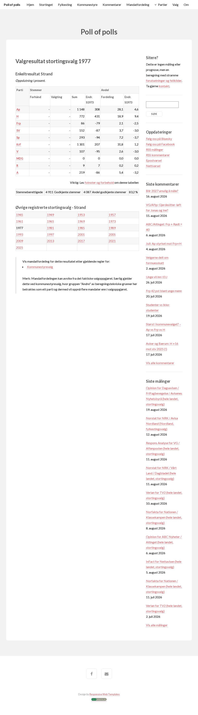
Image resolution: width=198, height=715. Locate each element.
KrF (18, 144)
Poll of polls (12, 4)
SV (18, 130)
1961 (19, 221)
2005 (112, 234)
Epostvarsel (154, 160)
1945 (19, 214)
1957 (112, 214)
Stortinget (46, 4)
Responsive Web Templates (105, 694)
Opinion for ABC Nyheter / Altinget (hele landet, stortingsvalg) (164, 542)
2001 (81, 234)
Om (186, 4)
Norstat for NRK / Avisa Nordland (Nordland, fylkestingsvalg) (162, 423)
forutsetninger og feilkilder (164, 80)
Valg (175, 4)
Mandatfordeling (137, 4)
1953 (81, 214)
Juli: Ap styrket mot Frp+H (164, 243)
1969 (81, 221)
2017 (81, 241)
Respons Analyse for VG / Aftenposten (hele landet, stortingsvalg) (163, 448)
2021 (112, 241)
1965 (50, 221)
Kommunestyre (87, 4)
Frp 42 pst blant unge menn (164, 291)
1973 (112, 221)
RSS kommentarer (158, 155)
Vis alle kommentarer (160, 363)
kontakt (164, 86)
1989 (112, 228)
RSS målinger (154, 149)
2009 (19, 241)
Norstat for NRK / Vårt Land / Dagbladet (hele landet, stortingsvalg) (161, 473)
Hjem (30, 4)
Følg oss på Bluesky (159, 138)
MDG (19, 158)
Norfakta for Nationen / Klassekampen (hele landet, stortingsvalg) (164, 517)
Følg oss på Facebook (160, 144)
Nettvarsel (153, 166)
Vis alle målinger (157, 625)
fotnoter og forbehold (99, 182)
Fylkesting (65, 4)
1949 (50, 214)
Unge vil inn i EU (156, 277)
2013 (50, 241)
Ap (18, 109)
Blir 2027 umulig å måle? (162, 191)
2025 (19, 247)
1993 (19, 234)
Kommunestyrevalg (40, 267)
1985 (81, 228)
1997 (50, 234)
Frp (18, 123)
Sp (18, 137)
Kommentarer (112, 4)
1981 (50, 228)
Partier (162, 4)
